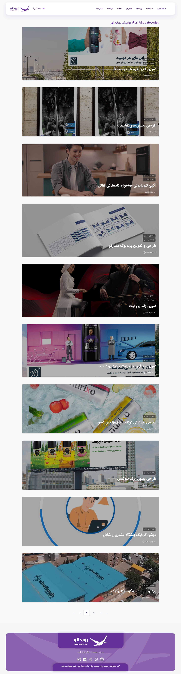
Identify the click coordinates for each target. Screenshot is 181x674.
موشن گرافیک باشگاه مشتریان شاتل (129, 535)
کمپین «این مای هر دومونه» (135, 69)
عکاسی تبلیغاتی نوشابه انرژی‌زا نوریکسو (127, 422)
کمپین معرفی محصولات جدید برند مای (127, 366)
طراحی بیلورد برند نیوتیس (136, 478)
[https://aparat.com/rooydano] (102, 659)
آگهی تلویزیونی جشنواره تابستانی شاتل (127, 185)
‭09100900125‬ (40, 8)
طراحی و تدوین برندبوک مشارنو (132, 246)
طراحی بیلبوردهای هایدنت (136, 125)
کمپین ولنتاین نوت (142, 306)
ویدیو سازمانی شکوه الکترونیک (133, 591)
